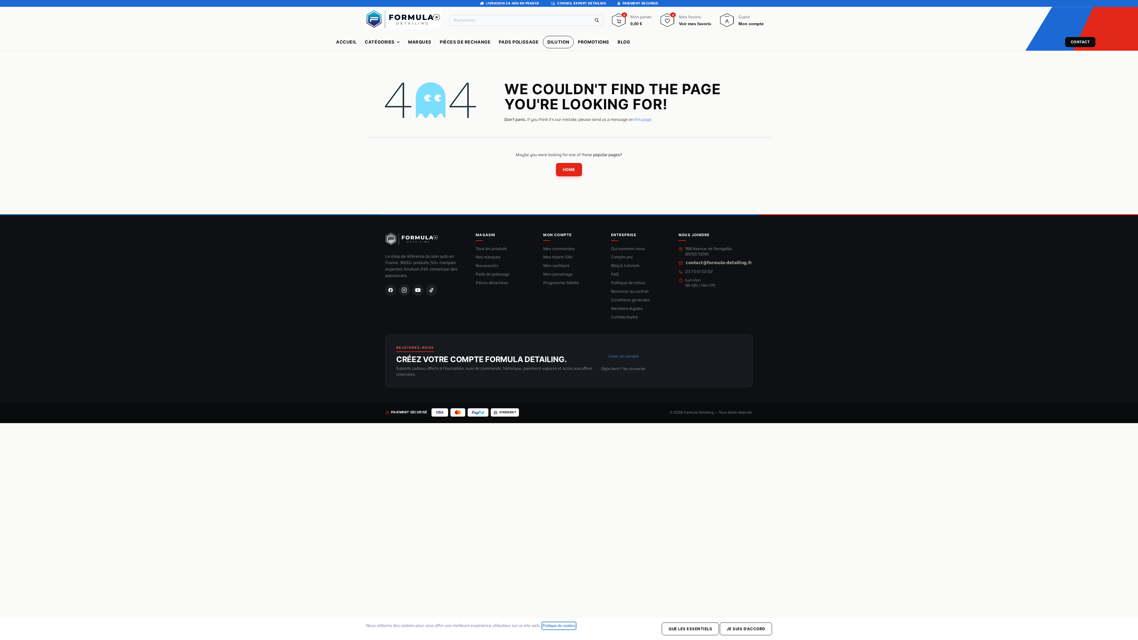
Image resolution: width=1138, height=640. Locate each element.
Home (569, 169)
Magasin (485, 235)
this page (642, 119)
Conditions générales (630, 300)
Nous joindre (694, 235)
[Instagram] (404, 290)
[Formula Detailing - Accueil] (412, 239)
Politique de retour (628, 283)
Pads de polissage (492, 274)
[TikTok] (431, 290)
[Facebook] (390, 290)
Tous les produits (491, 249)
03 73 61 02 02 (699, 272)
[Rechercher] (597, 20)
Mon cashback (556, 266)
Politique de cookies (559, 626)
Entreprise (623, 235)
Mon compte (557, 235)
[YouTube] (418, 290)
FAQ (615, 274)
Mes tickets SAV (558, 257)
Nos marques (488, 257)
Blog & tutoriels (625, 266)
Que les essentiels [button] (690, 628)
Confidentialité (624, 317)
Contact (1080, 42)
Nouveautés (487, 266)
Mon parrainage (558, 274)
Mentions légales (627, 309)
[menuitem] (346, 42)
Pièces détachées (492, 283)
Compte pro (622, 257)
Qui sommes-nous (628, 249)
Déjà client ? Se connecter (623, 369)
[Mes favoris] (667, 22)
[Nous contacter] (719, 263)
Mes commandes (559, 249)
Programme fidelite (561, 283)
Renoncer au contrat (630, 292)
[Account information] (727, 22)
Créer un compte (623, 356)
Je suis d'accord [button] (746, 628)
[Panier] (619, 22)
